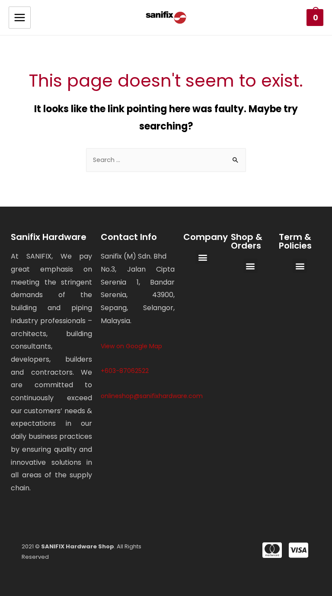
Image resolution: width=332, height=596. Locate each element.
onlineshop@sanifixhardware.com (152, 396)
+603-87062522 (125, 370)
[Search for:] (166, 159)
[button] (202, 257)
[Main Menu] (20, 17)
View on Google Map (131, 346)
